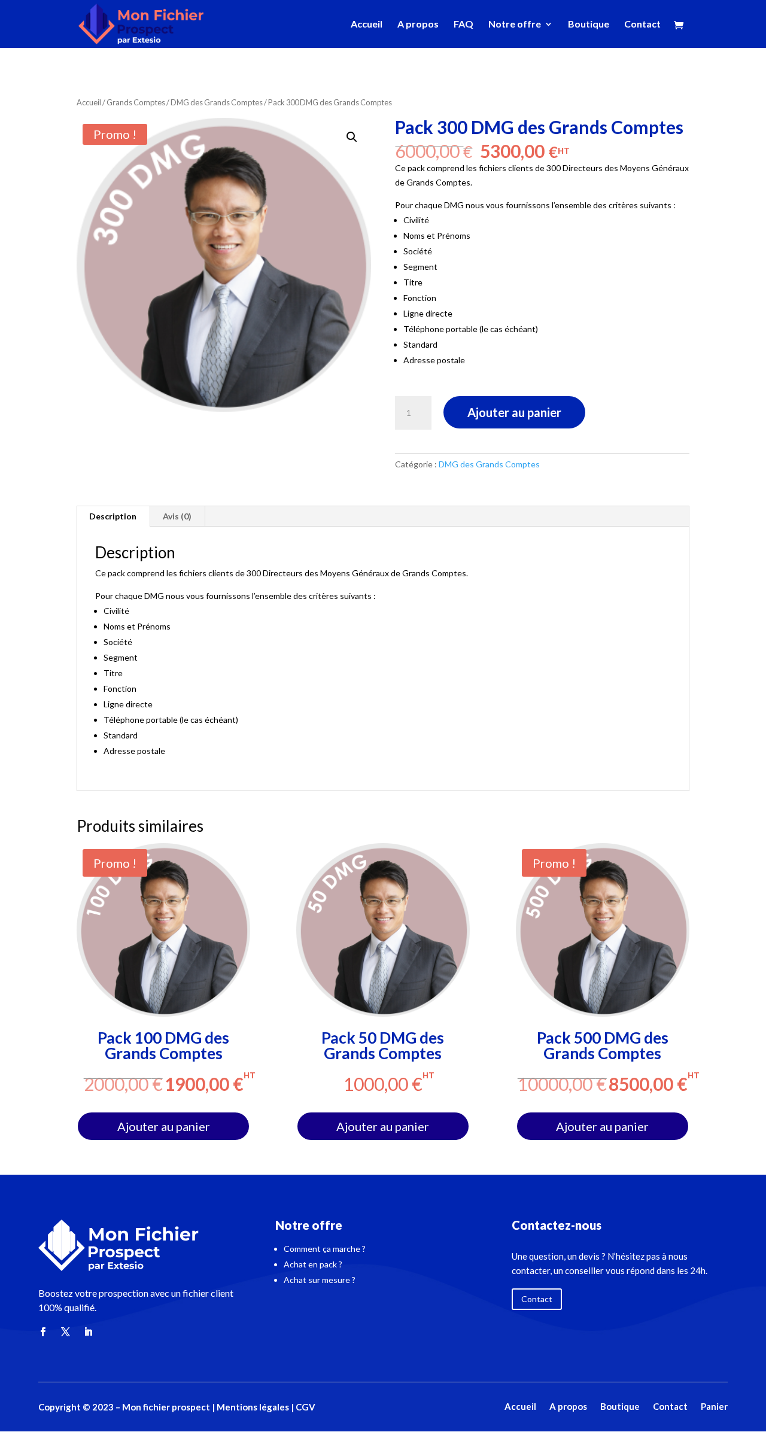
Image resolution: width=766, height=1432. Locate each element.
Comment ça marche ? (325, 1249)
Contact (642, 24)
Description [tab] (112, 516)
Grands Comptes (136, 102)
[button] (352, 137)
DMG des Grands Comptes (217, 102)
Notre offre (514, 24)
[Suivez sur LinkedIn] (88, 1332)
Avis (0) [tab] (177, 516)
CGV (305, 1406)
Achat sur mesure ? (319, 1280)
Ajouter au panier (514, 412)
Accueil (366, 24)
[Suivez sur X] (65, 1332)
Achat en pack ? (313, 1264)
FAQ (463, 24)
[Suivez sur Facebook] (42, 1332)
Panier (714, 1407)
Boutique (588, 24)
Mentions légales (252, 1406)
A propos (418, 24)
